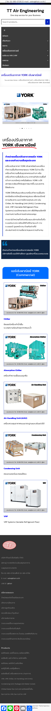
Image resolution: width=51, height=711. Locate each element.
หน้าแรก (5, 36)
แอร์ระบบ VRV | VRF (9, 55)
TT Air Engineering (25, 10)
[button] (5, 114)
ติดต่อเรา (5, 65)
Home (15, 80)
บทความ (5, 60)
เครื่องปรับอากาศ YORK (41, 80)
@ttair (9, 583)
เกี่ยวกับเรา (6, 41)
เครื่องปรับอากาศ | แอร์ (10, 50)
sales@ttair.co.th (14, 578)
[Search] (47, 22)
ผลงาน (4, 45)
